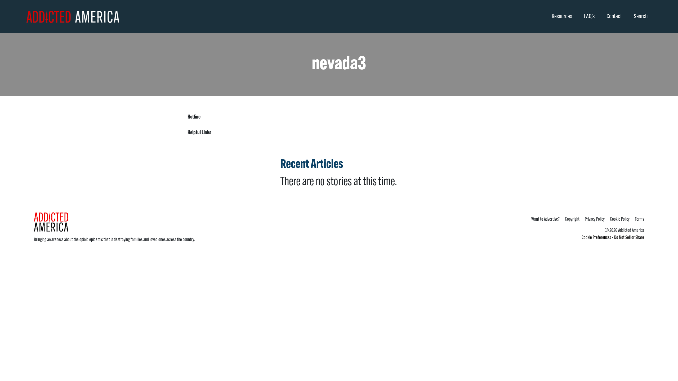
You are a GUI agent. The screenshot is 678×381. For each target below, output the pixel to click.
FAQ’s (589, 16)
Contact (614, 16)
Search (641, 16)
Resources (562, 16)
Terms (639, 219)
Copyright (572, 219)
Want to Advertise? (545, 219)
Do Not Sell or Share (629, 237)
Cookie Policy (620, 219)
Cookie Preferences (596, 237)
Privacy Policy (595, 219)
